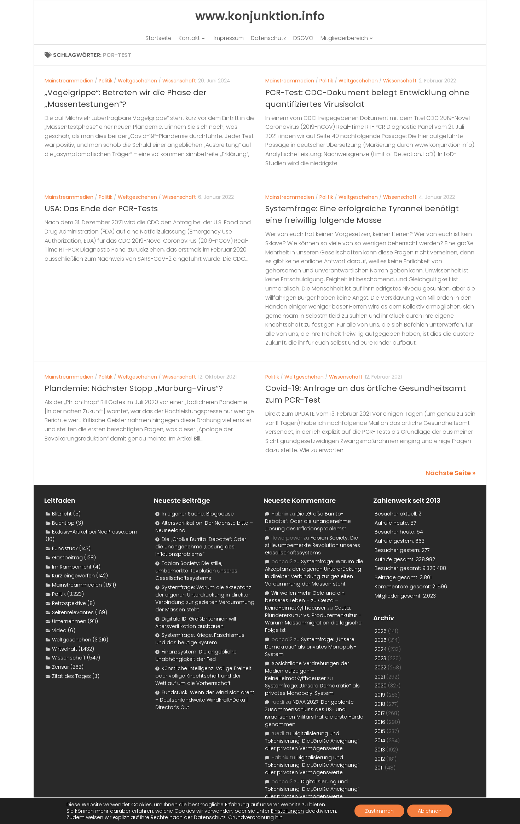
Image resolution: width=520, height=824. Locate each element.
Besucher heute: (396, 531)
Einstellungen (287, 811)
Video (59, 630)
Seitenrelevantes (73, 612)
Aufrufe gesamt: (395, 559)
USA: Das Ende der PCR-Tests (101, 208)
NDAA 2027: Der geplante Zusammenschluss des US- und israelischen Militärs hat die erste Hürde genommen (314, 713)
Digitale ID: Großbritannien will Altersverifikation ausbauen (195, 622)
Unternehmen (69, 621)
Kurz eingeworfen (73, 575)
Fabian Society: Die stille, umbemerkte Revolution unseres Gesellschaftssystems (196, 571)
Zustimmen (379, 810)
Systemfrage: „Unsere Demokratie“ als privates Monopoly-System (310, 647)
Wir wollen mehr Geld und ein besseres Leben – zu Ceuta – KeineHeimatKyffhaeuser (305, 600)
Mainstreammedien (69, 80)
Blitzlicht (62, 513)
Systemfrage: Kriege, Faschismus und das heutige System (199, 639)
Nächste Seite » (450, 472)
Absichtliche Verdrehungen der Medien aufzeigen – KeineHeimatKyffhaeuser (307, 671)
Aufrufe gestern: (395, 540)
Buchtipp (63, 522)
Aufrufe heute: (392, 522)
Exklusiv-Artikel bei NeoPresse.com (94, 531)
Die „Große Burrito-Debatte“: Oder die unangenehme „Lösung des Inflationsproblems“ (200, 547)
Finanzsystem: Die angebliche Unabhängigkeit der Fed (196, 655)
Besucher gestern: (398, 550)
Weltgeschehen (137, 80)
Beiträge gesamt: (397, 577)
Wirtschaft (64, 648)
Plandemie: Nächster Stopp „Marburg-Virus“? (134, 388)
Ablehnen (429, 810)
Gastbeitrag (67, 557)
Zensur (60, 666)
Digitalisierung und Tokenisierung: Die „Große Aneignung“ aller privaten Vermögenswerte (312, 741)
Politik (105, 80)
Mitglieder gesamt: (399, 595)
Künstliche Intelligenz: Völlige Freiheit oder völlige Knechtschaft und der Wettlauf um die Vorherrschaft (203, 676)
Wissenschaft (179, 80)
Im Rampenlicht (72, 566)
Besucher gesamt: (398, 568)
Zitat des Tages (71, 676)
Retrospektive (69, 603)
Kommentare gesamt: (403, 586)
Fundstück (65, 548)
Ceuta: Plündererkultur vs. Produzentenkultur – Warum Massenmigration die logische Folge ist (313, 619)
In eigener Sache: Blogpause (198, 513)
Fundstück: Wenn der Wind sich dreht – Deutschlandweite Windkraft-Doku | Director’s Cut (204, 700)
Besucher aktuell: (396, 513)
